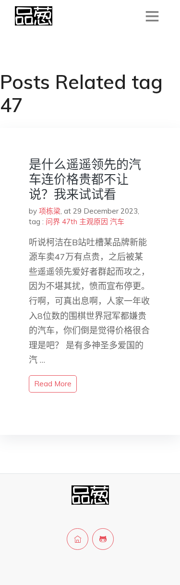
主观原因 (93, 221)
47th (69, 221)
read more (53, 383)
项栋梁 (49, 211)
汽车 (117, 221)
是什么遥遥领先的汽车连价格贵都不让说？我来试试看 (85, 179)
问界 (53, 221)
